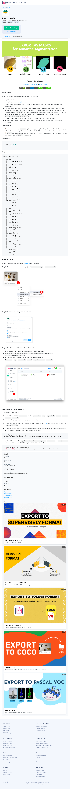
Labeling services (40, 730)
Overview (26, 84)
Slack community (8, 495)
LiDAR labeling (6, 730)
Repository (7, 492)
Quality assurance (7, 745)
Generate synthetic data (42, 747)
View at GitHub (11, 31)
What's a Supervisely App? (10, 757)
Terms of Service (7, 772)
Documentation (8, 497)
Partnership (39, 760)
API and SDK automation (9, 760)
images (10, 22)
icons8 (33, 783)
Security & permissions (9, 747)
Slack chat (39, 774)
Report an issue (8, 493)
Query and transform (42, 743)
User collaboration (7, 743)
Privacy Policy (6, 774)
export (17, 22)
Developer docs (40, 770)
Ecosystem (22, 2)
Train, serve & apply (41, 741)
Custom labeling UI (41, 728)
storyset (46, 783)
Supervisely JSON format (21, 102)
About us (5, 770)
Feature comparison (8, 762)
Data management (8, 741)
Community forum (41, 772)
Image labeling (6, 726)
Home (4, 7)
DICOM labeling (7, 733)
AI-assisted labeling (41, 726)
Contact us (39, 762)
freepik (37, 783)
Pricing (38, 757)
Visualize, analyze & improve (44, 745)
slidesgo (41, 783)
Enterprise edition (41, 755)
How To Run (34, 84)
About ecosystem (7, 755)
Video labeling (6, 728)
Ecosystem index (40, 776)
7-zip (46, 423)
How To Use (43, 84)
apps (8, 7)
